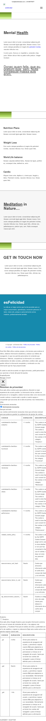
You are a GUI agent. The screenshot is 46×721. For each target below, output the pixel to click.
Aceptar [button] (2, 375)
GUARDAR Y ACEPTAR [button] (8, 720)
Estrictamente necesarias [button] (8, 404)
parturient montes (35, 47)
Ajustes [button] (7, 375)
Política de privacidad (29, 344)
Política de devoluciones (19, 347)
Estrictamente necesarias (11, 407)
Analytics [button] (3, 617)
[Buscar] (36, 7)
